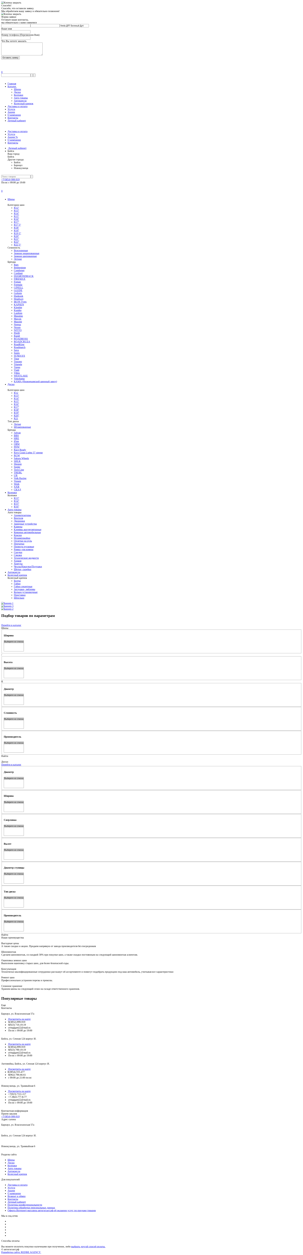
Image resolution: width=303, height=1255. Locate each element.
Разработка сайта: (21, 1252)
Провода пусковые (24, 546)
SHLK (17, 461)
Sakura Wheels (21, 458)
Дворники (19, 521)
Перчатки (19, 543)
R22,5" (17, 244)
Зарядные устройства (25, 523)
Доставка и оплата (17, 106)
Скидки (18, 552)
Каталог (12, 86)
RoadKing (19, 344)
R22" (16, 242)
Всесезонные (21, 250)
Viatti (16, 370)
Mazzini (18, 321)
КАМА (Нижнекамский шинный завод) (35, 381)
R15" (16, 504)
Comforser (19, 270)
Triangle (18, 364)
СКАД (17, 489)
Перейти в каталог (11, 625)
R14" (16, 501)
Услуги (11, 109)
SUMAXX (19, 355)
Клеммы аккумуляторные (27, 529)
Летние (18, 259)
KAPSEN (19, 304)
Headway (19, 299)
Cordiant (18, 273)
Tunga (17, 367)
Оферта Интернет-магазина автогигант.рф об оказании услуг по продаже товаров (52, 1210)
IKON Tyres (20, 301)
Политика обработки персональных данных (31, 1207)
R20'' (16, 236)
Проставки (20, 595)
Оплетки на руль (23, 541)
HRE (16, 438)
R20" (16, 415)
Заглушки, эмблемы (24, 589)
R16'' (16, 219)
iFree (16, 441)
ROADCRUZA (22, 341)
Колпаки (18, 95)
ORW (17, 444)
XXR (16, 486)
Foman (17, 281)
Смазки (18, 555)
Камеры (18, 526)
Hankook (18, 296)
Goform (18, 293)
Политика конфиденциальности (25, 1204)
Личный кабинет (17, 120)
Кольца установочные (26, 592)
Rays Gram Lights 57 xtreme (28, 452)
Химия (17, 560)
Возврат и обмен (17, 1196)
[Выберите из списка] (14, 641)
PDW (17, 447)
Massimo (18, 316)
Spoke (17, 467)
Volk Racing (20, 478)
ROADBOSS (21, 338)
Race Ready (20, 449)
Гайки (17, 583)
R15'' (16, 216)
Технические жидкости (26, 558)
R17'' (16, 222)
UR (16, 475)
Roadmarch (19, 347)
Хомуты (18, 563)
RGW (17, 455)
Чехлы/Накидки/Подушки (28, 566)
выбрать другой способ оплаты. (88, 1246)
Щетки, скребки (22, 569)
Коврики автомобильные (27, 532)
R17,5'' (17, 225)
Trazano (18, 361)
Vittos (17, 373)
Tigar (16, 358)
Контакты (13, 117)
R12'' (16, 207)
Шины (17, 89)
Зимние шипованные (25, 256)
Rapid (17, 336)
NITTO (18, 330)
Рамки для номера (23, 549)
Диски (17, 92)
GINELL (18, 287)
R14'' (16, 213)
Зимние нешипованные (26, 253)
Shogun (18, 464)
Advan (17, 432)
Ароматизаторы (22, 515)
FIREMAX (19, 279)
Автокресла (20, 100)
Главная (12, 83)
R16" (16, 506)
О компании (14, 115)
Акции (11, 112)
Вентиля (18, 518)
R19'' (16, 230)
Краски (18, 535)
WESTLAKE (21, 375)
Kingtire (18, 307)
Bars (16, 264)
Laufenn (18, 313)
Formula (18, 284)
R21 (16, 418)
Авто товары (21, 97)
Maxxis (17, 318)
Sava (16, 350)
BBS (16, 435)
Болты (17, 580)
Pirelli (17, 333)
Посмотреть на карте (19, 1019)
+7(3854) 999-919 (10, 179)
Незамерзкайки (22, 538)
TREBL (18, 472)
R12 (16, 392)
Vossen (17, 481)
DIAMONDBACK (24, 276)
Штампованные (22, 427)
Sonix (17, 353)
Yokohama (19, 378)
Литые (17, 424)
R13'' (16, 210)
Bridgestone (20, 267)
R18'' (16, 227)
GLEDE (18, 290)
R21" (16, 239)
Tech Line (19, 469)
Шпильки (19, 597)
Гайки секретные (23, 586)
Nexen (17, 327)
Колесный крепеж (23, 103)
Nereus (17, 324)
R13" (16, 498)
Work (16, 484)
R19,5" (17, 233)
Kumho (17, 310)
